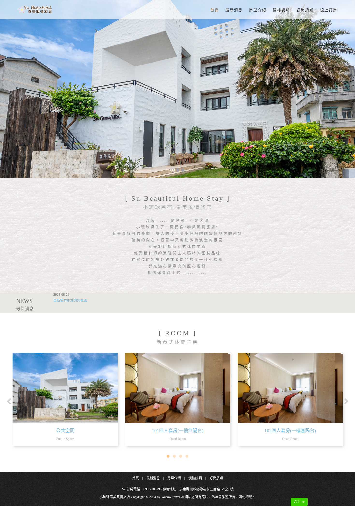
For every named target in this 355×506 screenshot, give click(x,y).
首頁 (214, 10)
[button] (9, 88)
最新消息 (234, 10)
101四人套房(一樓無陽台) (177, 430)
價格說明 (281, 10)
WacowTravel (170, 497)
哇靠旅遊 (221, 497)
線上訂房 (328, 10)
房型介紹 (257, 10)
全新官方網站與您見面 (70, 300)
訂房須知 (305, 10)
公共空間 (65, 430)
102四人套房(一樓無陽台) (290, 430)
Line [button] (301, 502)
